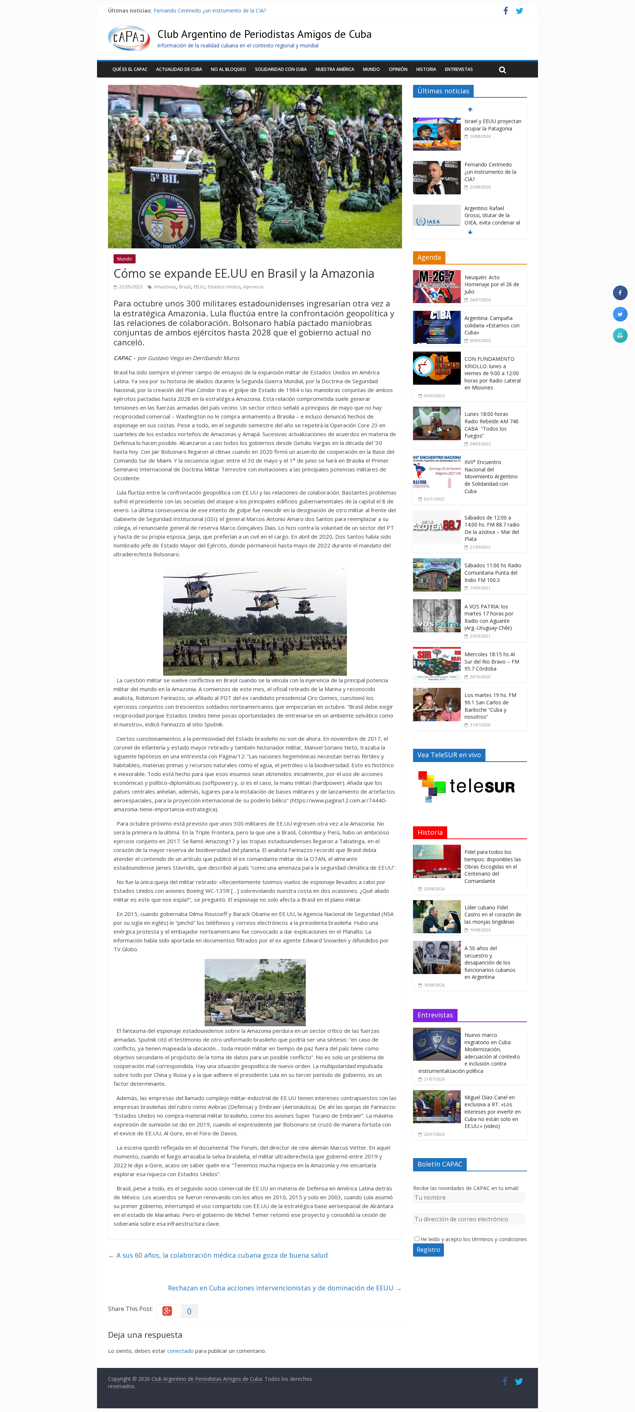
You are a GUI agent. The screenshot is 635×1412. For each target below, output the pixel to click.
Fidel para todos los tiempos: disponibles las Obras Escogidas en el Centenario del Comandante (492, 866)
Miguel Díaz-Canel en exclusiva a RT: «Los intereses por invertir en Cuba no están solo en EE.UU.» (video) (492, 1111)
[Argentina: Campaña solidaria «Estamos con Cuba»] (437, 314)
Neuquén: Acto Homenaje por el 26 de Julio (491, 284)
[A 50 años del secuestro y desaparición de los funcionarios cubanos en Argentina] (437, 944)
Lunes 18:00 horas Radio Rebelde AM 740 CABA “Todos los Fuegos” (491, 424)
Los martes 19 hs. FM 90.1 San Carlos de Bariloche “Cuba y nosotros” (490, 705)
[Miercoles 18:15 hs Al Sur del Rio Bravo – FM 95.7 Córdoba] (437, 650)
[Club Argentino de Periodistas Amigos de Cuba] (129, 29)
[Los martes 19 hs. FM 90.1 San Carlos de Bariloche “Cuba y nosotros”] (437, 691)
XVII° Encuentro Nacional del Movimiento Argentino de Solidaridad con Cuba (491, 476)
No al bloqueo (228, 69)
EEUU (199, 287)
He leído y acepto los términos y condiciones (473, 1239)
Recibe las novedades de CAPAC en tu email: (466, 1188)
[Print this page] (620, 340)
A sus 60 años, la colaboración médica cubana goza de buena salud (218, 1255)
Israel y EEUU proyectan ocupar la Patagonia (492, 125)
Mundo (371, 69)
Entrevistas (459, 69)
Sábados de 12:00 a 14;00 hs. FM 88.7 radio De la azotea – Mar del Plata (492, 528)
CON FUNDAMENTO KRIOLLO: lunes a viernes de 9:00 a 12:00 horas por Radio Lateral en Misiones (492, 373)
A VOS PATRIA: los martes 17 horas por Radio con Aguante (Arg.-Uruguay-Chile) (488, 617)
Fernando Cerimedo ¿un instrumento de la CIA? (210, 10)
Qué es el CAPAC (129, 69)
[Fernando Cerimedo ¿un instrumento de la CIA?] (437, 164)
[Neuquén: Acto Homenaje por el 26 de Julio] (437, 273)
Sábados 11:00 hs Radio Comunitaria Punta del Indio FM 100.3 (492, 572)
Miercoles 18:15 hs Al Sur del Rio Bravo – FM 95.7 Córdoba (491, 661)
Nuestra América (335, 69)
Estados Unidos (224, 287)
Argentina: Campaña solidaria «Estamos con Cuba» (492, 325)
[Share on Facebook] (620, 298)
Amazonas (165, 287)
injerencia (253, 287)
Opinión (398, 69)
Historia (426, 69)
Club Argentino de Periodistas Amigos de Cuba (264, 33)
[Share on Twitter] (620, 319)
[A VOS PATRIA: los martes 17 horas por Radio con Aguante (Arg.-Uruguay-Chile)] (437, 603)
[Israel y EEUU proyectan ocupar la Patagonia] (437, 121)
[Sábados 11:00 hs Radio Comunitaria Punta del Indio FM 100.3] (437, 561)
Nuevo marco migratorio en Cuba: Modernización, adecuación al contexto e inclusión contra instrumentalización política (469, 1052)
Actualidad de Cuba (179, 69)
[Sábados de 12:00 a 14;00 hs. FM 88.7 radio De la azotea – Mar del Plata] (437, 514)
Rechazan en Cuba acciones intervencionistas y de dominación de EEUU (285, 1287)
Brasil (185, 287)
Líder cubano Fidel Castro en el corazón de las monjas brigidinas (492, 914)
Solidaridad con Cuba (281, 69)
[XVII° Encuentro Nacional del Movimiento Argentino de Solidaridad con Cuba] (437, 458)
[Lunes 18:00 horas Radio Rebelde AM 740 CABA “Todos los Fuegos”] (437, 410)
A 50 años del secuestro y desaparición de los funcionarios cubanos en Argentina (490, 962)
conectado (180, 1350)
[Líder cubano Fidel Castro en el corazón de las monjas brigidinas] (437, 904)
